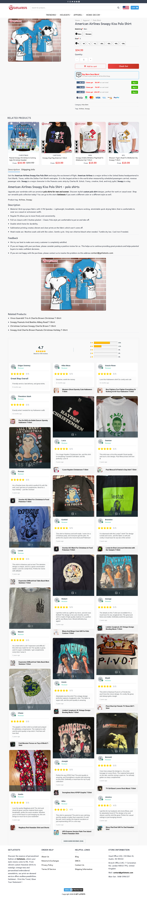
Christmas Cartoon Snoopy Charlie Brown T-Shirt (33, 326)
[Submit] (118, 8)
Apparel (78, 14)
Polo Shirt (97, 20)
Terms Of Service (49, 869)
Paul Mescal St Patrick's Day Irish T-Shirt (121, 470)
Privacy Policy (47, 864)
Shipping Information (83, 869)
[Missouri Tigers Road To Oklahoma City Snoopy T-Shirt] (123, 137)
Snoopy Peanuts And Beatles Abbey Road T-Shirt (32, 322)
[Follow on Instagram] (70, 1)
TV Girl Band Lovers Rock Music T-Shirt (121, 788)
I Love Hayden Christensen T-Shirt (75, 470)
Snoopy (87, 108)
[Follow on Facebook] (68, 1)
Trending (51, 14)
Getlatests (21, 858)
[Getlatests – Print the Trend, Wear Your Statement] (18, 7)
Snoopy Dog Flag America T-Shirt (54, 158)
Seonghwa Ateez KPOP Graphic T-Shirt (77, 792)
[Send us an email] (74, 1)
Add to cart (92, 66)
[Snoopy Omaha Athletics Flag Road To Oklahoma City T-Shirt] (90, 137)
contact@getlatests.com (102, 252)
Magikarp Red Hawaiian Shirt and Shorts (34, 827)
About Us (45, 856)
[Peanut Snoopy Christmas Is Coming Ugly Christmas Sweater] (23, 137)
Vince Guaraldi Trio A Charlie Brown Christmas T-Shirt (35, 318)
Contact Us (79, 864)
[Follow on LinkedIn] (79, 1)
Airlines (81, 108)
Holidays (65, 14)
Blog (77, 856)
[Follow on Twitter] (72, 1)
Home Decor (93, 14)
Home (77, 20)
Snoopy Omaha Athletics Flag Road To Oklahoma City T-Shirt (89, 159)
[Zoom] (11, 59)
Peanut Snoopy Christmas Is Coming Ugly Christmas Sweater (22, 159)
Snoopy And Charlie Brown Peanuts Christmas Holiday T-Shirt (39, 330)
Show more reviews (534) (73, 841)
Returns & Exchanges (50, 860)
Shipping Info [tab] (28, 169)
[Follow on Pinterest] (77, 1)
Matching (79, 29)
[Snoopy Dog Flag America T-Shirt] (56, 137)
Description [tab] (14, 169)
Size (77, 38)
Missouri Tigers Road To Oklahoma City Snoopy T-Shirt (123, 159)
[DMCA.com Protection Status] (74, 889)
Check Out (123, 66)
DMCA (77, 860)
